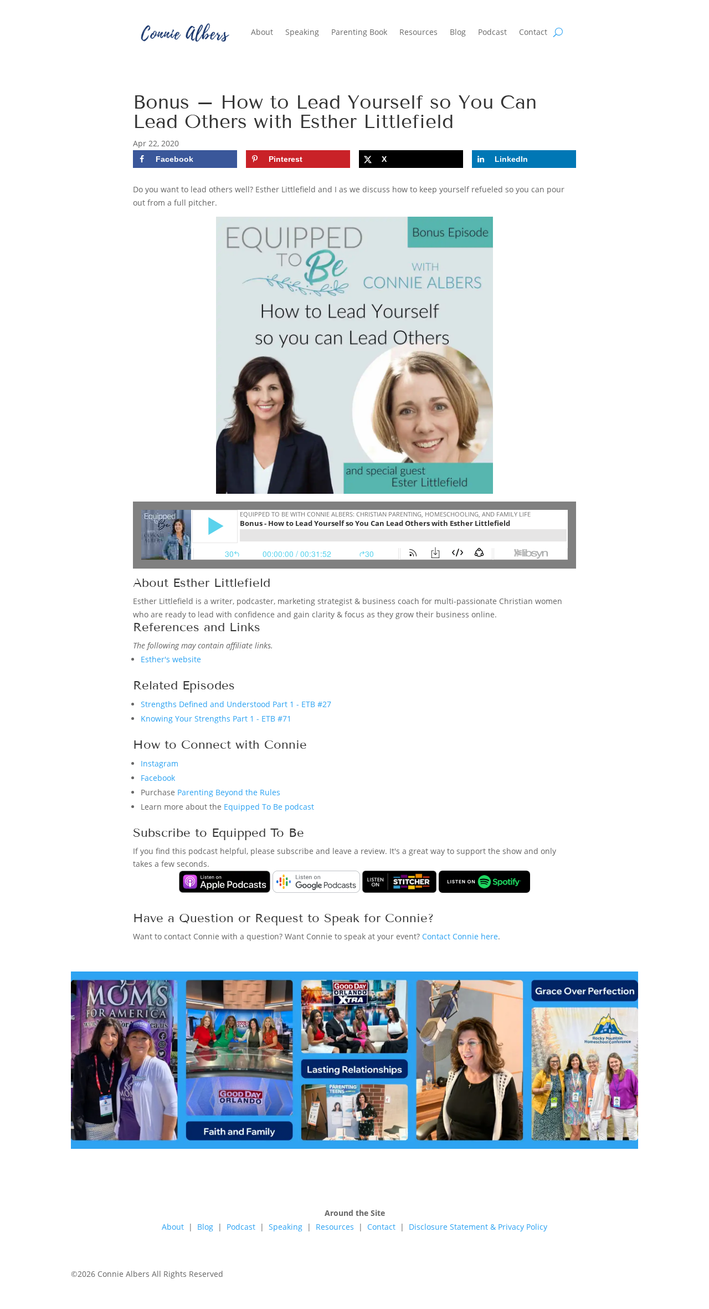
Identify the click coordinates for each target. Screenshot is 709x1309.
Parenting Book (359, 32)
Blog (458, 32)
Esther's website (171, 659)
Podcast (492, 32)
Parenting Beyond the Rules (228, 792)
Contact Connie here (460, 936)
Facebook (158, 778)
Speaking (302, 32)
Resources (418, 32)
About (262, 32)
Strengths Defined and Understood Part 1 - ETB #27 (236, 704)
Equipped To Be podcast (269, 806)
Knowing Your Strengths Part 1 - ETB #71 (216, 718)
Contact (533, 32)
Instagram (159, 763)
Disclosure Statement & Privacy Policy (478, 1226)
